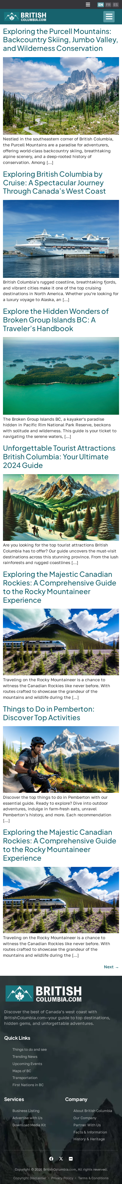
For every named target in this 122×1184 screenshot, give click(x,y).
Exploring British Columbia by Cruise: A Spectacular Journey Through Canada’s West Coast (54, 182)
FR (108, 4)
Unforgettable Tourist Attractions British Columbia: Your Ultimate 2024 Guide (59, 456)
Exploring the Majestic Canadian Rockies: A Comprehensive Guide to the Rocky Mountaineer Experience (59, 586)
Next (111, 966)
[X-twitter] (61, 1159)
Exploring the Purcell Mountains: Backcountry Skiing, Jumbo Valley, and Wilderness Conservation (60, 39)
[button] (88, 4)
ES (115, 4)
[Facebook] (51, 1159)
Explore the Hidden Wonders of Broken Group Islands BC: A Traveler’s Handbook (56, 319)
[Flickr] (71, 1159)
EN (100, 4)
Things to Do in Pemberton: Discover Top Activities (49, 713)
